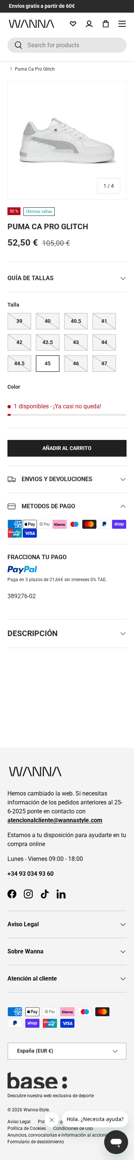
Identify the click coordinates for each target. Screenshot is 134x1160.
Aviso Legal (19, 1121)
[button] (106, 24)
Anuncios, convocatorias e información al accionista (60, 1135)
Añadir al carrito (67, 448)
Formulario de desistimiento (35, 1141)
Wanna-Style (36, 1109)
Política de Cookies (26, 1128)
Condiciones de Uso (73, 1128)
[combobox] (67, 45)
